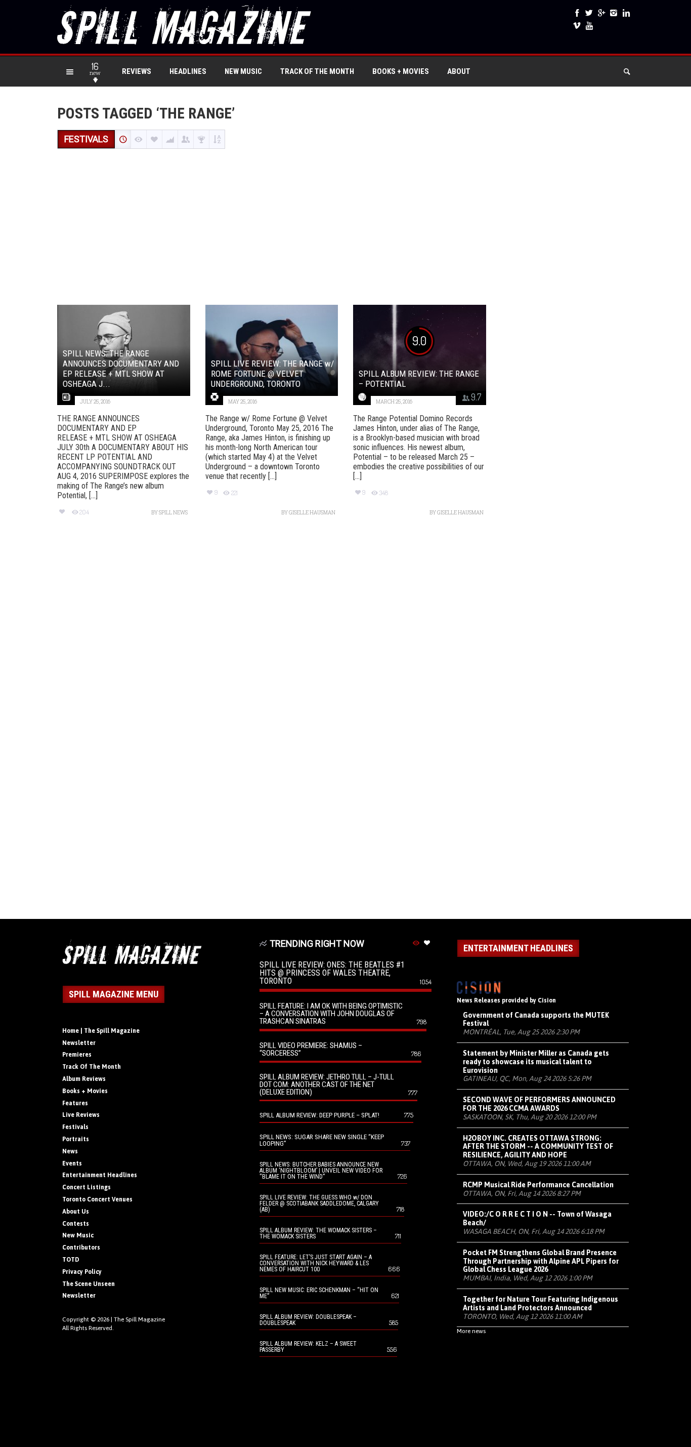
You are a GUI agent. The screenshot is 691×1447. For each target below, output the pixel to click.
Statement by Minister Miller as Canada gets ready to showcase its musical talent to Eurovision (536, 1061)
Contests (75, 1223)
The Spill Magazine (139, 1319)
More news (471, 1331)
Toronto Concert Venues (97, 1199)
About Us (75, 1211)
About (458, 71)
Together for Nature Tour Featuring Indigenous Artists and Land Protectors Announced (540, 1303)
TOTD (70, 1259)
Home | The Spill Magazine (101, 1030)
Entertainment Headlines (99, 1175)
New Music (243, 71)
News (70, 1151)
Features (75, 1103)
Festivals (75, 1127)
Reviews (136, 71)
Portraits (75, 1139)
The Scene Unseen (88, 1284)
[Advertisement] (345, 228)
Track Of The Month (317, 71)
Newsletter (79, 1043)
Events (72, 1163)
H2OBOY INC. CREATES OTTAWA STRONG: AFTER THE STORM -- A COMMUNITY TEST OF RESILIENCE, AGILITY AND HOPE (538, 1146)
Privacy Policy (82, 1271)
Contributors (81, 1247)
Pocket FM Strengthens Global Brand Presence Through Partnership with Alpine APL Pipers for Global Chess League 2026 (541, 1261)
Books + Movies (400, 71)
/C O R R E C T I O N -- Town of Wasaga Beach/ (537, 1218)
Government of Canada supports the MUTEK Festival (536, 1019)
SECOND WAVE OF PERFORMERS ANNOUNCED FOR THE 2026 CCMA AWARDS (539, 1104)
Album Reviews (84, 1078)
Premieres (77, 1054)
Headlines (187, 71)
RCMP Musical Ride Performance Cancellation (538, 1185)
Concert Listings (86, 1187)
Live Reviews (81, 1114)
